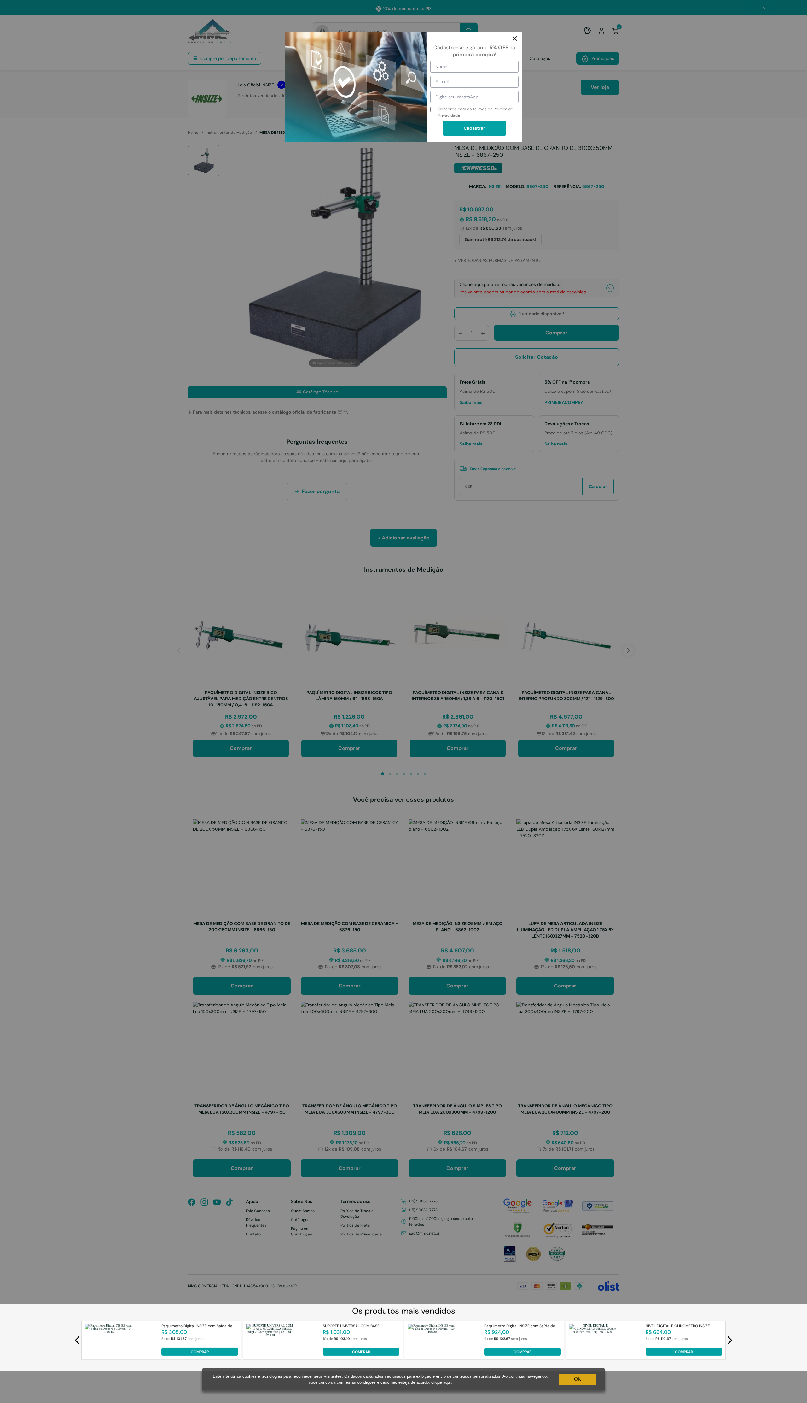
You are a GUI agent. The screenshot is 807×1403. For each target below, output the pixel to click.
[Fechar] (515, 38)
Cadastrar (474, 128)
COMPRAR (200, 1351)
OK (577, 1379)
